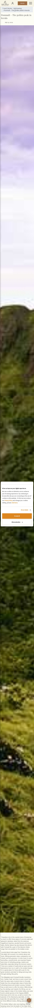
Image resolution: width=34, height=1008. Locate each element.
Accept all (17, 516)
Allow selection (16, 522)
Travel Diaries (7, 8)
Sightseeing (18, 8)
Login (13, 3)
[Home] (5, 3)
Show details (24, 510)
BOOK (22, 3)
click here (14, 503)
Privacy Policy (8, 500)
